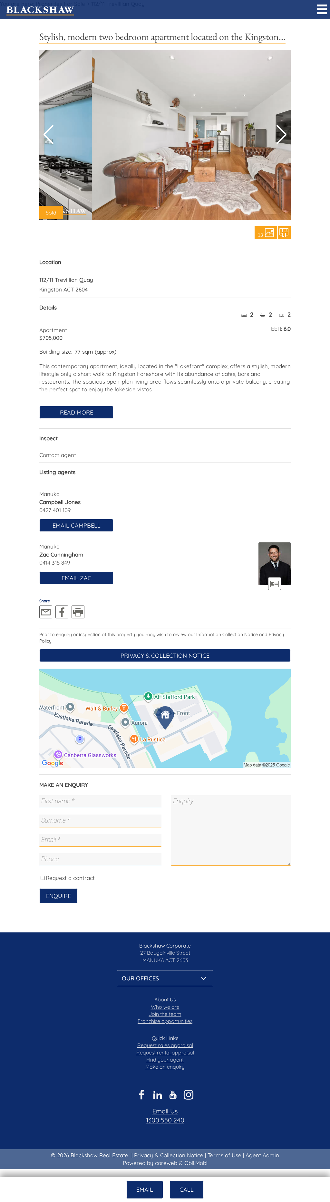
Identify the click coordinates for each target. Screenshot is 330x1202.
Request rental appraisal (165, 1052)
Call (187, 1189)
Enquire (58, 896)
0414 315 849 (54, 562)
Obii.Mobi (196, 1162)
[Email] (45, 612)
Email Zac (77, 578)
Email (144, 1189)
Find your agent (165, 1059)
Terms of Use (224, 1155)
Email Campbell (77, 525)
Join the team (165, 1014)
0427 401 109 (55, 510)
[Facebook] (61, 612)
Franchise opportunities (165, 1021)
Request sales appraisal (165, 1045)
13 (260, 234)
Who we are (165, 1007)
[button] (281, 134)
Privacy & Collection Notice (165, 655)
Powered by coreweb (150, 1162)
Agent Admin (262, 1155)
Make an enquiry (165, 1067)
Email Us (165, 1111)
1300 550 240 (165, 1120)
